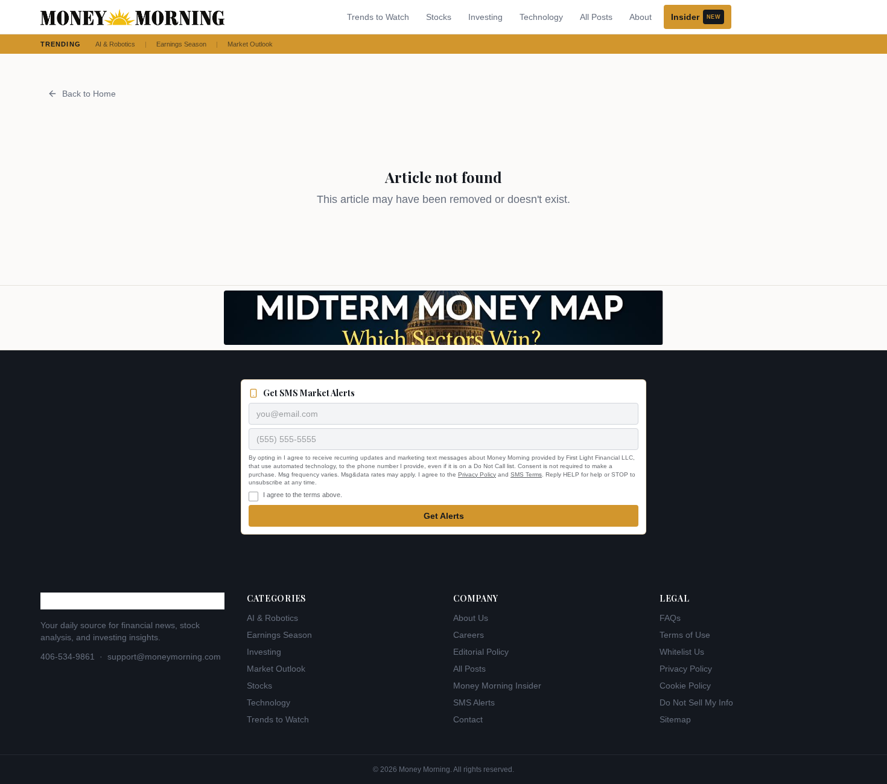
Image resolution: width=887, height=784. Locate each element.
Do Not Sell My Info (696, 702)
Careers (468, 635)
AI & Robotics (115, 44)
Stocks (438, 17)
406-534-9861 (67, 656)
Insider (695, 17)
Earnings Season (181, 44)
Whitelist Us (682, 652)
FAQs (670, 618)
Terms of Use (685, 635)
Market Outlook (250, 44)
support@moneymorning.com (164, 656)
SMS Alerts (474, 702)
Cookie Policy (685, 685)
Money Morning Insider (497, 685)
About (640, 17)
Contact (468, 719)
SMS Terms (526, 474)
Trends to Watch (378, 17)
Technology (541, 17)
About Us (470, 618)
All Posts (596, 17)
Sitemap (675, 719)
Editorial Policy (481, 652)
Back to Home (89, 93)
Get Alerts (444, 516)
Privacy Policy (477, 474)
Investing (485, 17)
